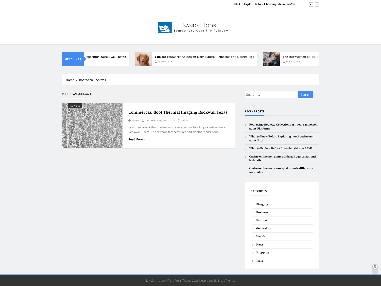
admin (135, 120)
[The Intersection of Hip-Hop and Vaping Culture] (266, 59)
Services (75, 105)
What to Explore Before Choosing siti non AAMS (264, 4)
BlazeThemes (226, 280)
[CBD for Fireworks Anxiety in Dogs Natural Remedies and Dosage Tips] (138, 59)
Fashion (261, 220)
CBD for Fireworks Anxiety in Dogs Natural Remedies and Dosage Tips (199, 57)
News (260, 244)
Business (262, 212)
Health (260, 236)
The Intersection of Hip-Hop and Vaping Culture (312, 57)
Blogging (262, 204)
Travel (260, 261)
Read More (135, 139)
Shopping (262, 252)
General (261, 228)
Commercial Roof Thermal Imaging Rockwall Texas (177, 112)
